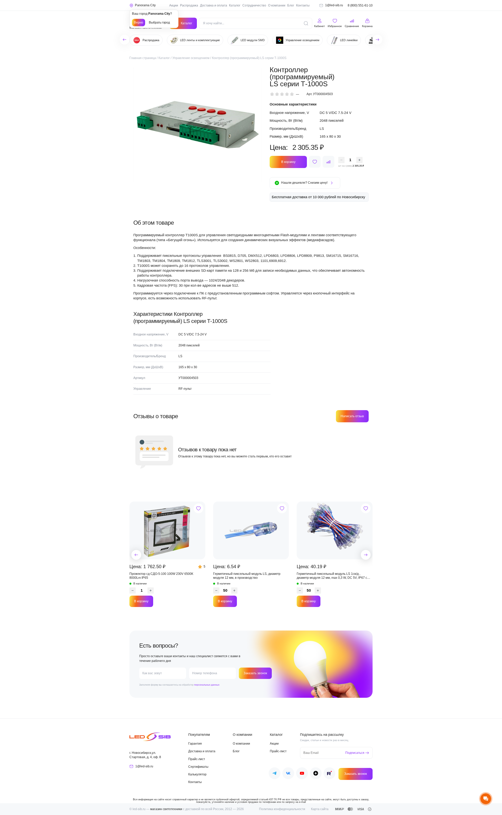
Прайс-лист (196, 759)
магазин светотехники (166, 809)
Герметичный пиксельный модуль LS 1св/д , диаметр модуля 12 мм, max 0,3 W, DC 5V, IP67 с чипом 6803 (332, 576)
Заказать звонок (255, 673)
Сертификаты (198, 766)
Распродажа (189, 5)
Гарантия (195, 743)
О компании (276, 5)
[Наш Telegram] (274, 773)
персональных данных (206, 684)
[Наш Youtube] (302, 773)
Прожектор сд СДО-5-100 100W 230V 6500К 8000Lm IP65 (161, 575)
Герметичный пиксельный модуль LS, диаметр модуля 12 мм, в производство (246, 575)
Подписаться (354, 752)
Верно (138, 22)
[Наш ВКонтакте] (288, 773)
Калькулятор (197, 774)
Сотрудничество (254, 5)
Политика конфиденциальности (282, 809)
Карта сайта (319, 809)
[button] (136, 555)
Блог (290, 5)
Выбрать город (159, 22)
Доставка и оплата (213, 5)
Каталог (234, 5)
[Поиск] (306, 23)
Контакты (303, 5)
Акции (173, 5)
